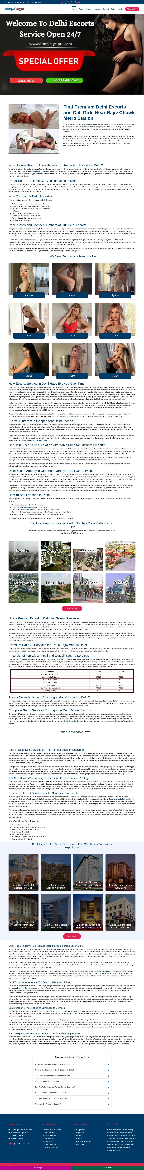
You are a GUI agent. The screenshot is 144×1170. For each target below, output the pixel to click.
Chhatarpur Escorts (49, 1144)
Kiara (115, 335)
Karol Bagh (88, 588)
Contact (106, 9)
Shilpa (72, 376)
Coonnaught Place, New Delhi (21, 1130)
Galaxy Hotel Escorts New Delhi (56, 926)
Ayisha (115, 295)
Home (74, 9)
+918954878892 (35, 2)
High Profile (80, 1133)
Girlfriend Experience (83, 1141)
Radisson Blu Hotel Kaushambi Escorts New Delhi (88, 885)
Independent (80, 1130)
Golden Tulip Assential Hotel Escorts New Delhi (88, 926)
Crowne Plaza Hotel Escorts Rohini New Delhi (23, 925)
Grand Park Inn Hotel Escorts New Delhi (120, 926)
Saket (121, 556)
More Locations (72, 608)
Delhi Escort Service (71, 721)
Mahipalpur (88, 556)
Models (78, 1135)
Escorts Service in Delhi (111, 387)
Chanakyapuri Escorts (50, 1147)
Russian (79, 1138)
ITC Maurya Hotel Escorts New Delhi (55, 886)
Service (88, 9)
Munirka (120, 588)
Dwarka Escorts (48, 1133)
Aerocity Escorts (48, 1138)
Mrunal (28, 376)
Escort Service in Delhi (117, 799)
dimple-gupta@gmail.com (16, 2)
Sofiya (115, 376)
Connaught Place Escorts (52, 1130)
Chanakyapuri (23, 588)
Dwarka (23, 556)
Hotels (120, 9)
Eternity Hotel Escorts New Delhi (120, 886)
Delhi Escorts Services (78, 1011)
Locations (97, 9)
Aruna (72, 295)
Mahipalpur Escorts (49, 1135)
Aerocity (56, 556)
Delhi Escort (19, 479)
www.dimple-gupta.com (32, 507)
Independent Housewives (18, 242)
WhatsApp (108, 1168)
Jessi (72, 335)
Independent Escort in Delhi (38, 171)
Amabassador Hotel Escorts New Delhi (23, 886)
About (81, 9)
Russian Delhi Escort (82, 633)
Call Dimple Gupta (36, 1168)
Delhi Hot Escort (105, 971)
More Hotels (72, 936)
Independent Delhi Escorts (20, 988)
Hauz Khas (56, 588)
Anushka (28, 295)
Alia (29, 335)
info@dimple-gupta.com (19, 1133)
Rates (113, 9)
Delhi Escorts (92, 124)
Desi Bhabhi (80, 1144)
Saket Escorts (48, 1141)
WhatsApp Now (132, 9)
